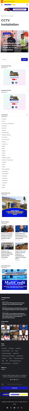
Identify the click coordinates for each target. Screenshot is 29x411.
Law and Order (5, 139)
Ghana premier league (6, 353)
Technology (5, 171)
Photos (3, 153)
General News (5, 132)
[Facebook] (11, 379)
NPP (7, 360)
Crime (3, 121)
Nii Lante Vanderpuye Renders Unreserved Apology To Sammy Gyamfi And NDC (7, 236)
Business (4, 119)
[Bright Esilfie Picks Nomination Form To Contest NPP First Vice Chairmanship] (21, 228)
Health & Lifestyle (6, 134)
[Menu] (2, 5)
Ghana (16, 350)
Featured (4, 128)
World (3, 187)
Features (4, 130)
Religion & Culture (6, 157)
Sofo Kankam (15, 363)
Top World (4, 182)
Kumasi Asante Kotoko (18, 358)
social (3, 164)
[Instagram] (16, 379)
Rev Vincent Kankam (6, 363)
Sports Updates (6, 169)
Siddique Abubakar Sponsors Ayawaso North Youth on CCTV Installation (14, 46)
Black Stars (4, 348)
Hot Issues (4, 137)
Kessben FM (15, 353)
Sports (3, 166)
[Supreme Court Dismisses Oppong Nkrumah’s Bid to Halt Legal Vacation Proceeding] (7, 246)
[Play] (13, 83)
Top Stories (5, 180)
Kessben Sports (20, 355)
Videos (3, 185)
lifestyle (4, 141)
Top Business (5, 173)
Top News (4, 175)
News (3, 148)
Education (4, 125)
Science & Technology (7, 160)
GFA (12, 350)
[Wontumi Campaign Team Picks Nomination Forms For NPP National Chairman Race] (5, 338)
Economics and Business (8, 123)
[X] (13, 379)
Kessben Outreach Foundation (8, 355)
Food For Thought (5, 350)
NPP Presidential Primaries (15, 360)
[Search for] (27, 5)
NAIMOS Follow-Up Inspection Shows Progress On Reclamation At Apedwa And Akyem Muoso (20, 254)
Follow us (3, 367)
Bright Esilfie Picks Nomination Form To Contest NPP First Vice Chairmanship (21, 236)
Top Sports (4, 178)
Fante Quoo (18, 348)
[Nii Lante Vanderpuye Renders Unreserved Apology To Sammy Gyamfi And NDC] (7, 228)
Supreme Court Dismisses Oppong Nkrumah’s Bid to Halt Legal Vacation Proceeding (7, 254)
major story (5, 144)
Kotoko (10, 358)
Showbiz (4, 162)
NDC (3, 360)
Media (3, 146)
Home (3, 16)
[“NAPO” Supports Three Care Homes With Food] (14, 338)
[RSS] (18, 379)
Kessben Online (14, 401)
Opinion (4, 150)
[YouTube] (14, 379)
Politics (4, 155)
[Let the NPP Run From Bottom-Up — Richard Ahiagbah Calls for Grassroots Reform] (5, 327)
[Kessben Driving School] (14, 9)
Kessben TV (4, 358)
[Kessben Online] (10, 4)
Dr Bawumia (11, 348)
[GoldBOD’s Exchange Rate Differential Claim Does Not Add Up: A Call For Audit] (23, 332)
